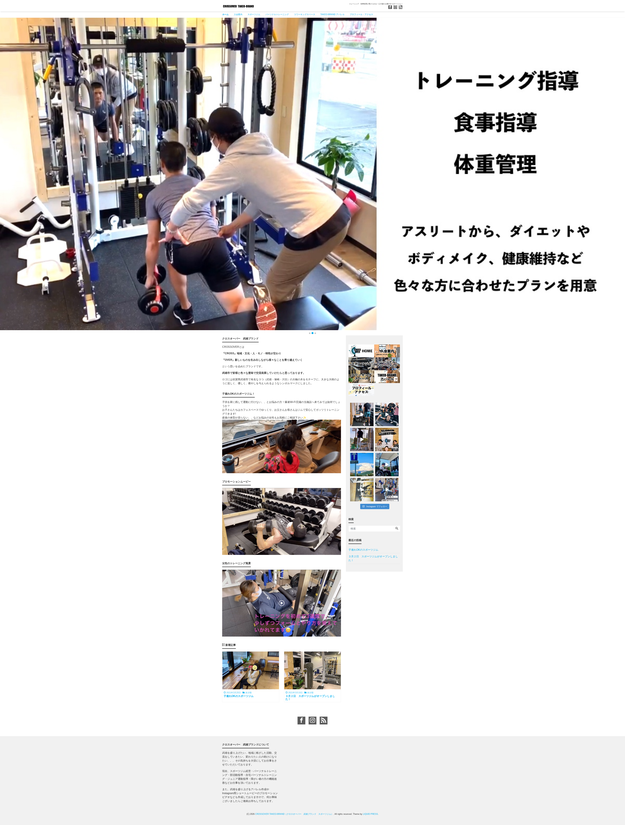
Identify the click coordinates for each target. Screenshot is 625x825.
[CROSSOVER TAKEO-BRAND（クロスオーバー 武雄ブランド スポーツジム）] (238, 5)
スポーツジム (254, 14)
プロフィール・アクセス (361, 14)
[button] (47, 174)
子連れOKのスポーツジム (363, 549)
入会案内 (238, 14)
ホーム (225, 14)
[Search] (397, 529)
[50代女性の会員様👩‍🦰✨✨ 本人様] (362, 489)
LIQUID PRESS (370, 814)
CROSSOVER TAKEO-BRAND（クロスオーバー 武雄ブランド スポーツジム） (294, 814)
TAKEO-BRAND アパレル (332, 14)
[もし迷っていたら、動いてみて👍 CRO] (387, 464)
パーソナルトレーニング (277, 14)
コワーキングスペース (304, 14)
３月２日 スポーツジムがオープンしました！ (373, 558)
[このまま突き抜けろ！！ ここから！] (362, 464)
